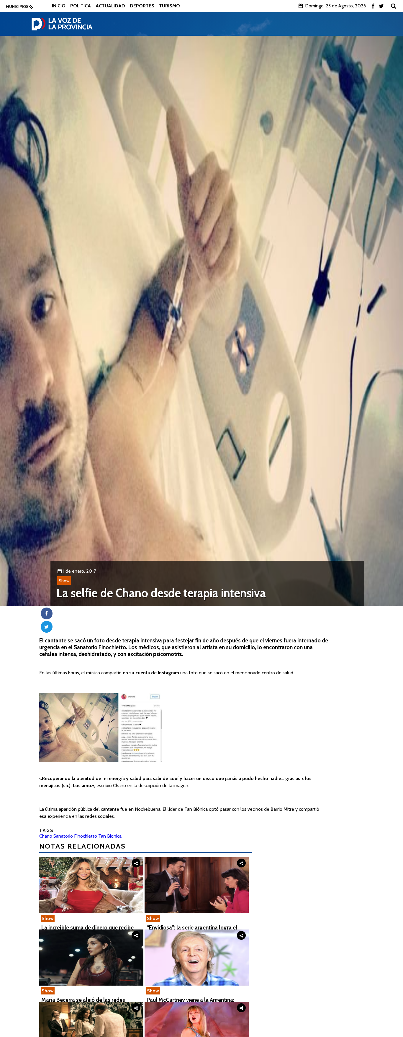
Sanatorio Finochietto (75, 836)
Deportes (142, 6)
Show (64, 580)
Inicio (58, 6)
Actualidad (110, 6)
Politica (80, 6)
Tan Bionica (110, 836)
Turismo (169, 6)
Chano (45, 836)
